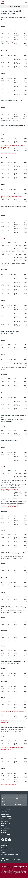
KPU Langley (4, 826)
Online (3, 238)
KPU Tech (4, 832)
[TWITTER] (6, 839)
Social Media (4, 852)
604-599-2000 (5, 811)
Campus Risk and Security (6, 849)
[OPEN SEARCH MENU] (23, 2)
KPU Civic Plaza (5, 823)
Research (4, 799)
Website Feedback (5, 844)
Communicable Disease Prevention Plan (9, 854)
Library (4, 796)
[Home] (10, 2)
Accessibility (4, 845)
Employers (5, 804)
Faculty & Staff (18, 802)
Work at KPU (18, 804)
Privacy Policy (4, 847)
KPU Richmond (5, 828)
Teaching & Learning (20, 796)
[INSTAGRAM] (9, 839)
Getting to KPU (5, 835)
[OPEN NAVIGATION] (26, 2)
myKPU (16, 799)
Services (4, 802)
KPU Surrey (4, 830)
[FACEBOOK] (2, 839)
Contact (3, 850)
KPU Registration (15, 6)
